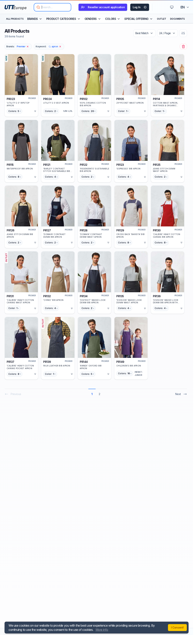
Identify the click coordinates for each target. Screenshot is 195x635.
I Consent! (177, 627)
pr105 (120, 99)
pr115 (10, 164)
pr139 (47, 361)
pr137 (10, 361)
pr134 (84, 296)
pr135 (120, 296)
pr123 (120, 164)
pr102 (84, 99)
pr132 (47, 296)
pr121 (46, 164)
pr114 (156, 99)
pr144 (84, 361)
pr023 (11, 99)
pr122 (83, 164)
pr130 (157, 230)
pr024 (47, 99)
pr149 (120, 361)
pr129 (120, 230)
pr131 (10, 296)
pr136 (157, 296)
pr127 (47, 230)
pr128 (84, 230)
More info (102, 630)
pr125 (157, 164)
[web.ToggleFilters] (183, 33)
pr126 (10, 230)
